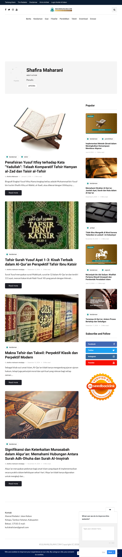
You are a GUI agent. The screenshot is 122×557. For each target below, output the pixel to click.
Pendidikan (64, 18)
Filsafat (54, 18)
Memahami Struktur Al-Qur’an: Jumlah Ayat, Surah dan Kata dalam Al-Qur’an (101, 190)
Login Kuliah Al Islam (59, 2)
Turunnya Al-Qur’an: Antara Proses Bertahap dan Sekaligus (101, 320)
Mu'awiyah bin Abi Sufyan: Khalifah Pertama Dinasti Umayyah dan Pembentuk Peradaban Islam (101, 277)
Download (83, 18)
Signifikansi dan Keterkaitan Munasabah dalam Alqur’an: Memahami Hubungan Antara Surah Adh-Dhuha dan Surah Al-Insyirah (41, 454)
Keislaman (38, 18)
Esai (46, 18)
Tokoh (74, 18)
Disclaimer (33, 2)
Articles (31, 85)
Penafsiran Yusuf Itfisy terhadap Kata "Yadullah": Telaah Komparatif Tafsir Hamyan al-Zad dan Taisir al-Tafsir (41, 167)
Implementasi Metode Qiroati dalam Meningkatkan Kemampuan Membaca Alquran (101, 146)
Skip (103, 552)
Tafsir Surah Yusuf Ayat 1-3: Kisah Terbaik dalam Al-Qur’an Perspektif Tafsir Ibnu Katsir (41, 262)
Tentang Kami (10, 2)
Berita (28, 18)
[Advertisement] (61, 42)
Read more (13, 192)
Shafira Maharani (44, 70)
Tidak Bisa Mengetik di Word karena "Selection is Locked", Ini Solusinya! (101, 233)
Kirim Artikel (44, 2)
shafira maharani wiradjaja (15, 269)
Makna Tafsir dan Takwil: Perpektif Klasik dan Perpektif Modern (41, 355)
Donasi (93, 18)
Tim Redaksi (22, 2)
